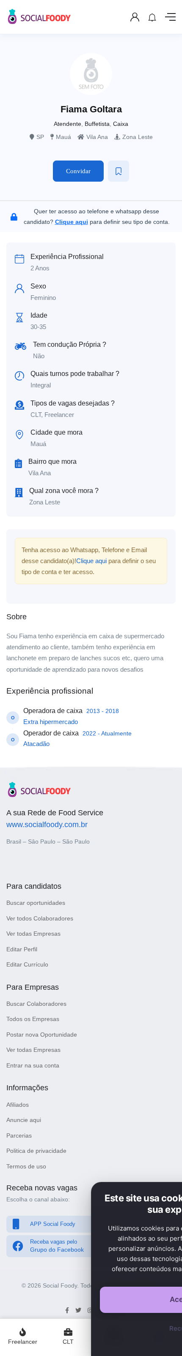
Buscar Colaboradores (36, 1003)
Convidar (78, 171)
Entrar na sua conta (32, 1065)
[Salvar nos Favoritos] (118, 171)
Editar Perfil (21, 949)
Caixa (120, 123)
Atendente (67, 123)
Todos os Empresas (32, 1019)
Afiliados (17, 1104)
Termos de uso (26, 1166)
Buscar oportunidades (35, 902)
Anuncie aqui (23, 1119)
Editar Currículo (27, 964)
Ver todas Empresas (33, 933)
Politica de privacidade (36, 1150)
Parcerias (19, 1135)
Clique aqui (91, 560)
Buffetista (97, 123)
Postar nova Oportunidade (41, 1034)
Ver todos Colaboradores (39, 918)
